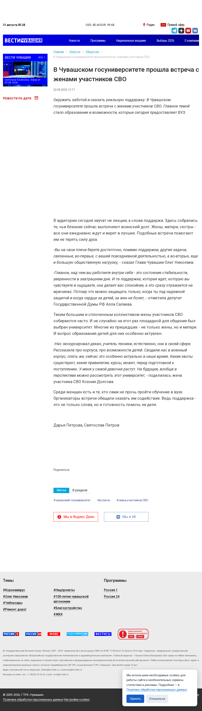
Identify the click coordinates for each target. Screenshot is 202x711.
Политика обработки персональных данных (33, 699)
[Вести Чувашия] (22, 41)
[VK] (195, 31)
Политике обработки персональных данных (156, 689)
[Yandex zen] (181, 31)
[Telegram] (174, 31)
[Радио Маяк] (54, 634)
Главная (58, 51)
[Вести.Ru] (33, 634)
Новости (74, 51)
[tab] (61, 490)
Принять (135, 699)
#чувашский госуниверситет (72, 500)
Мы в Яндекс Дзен (79, 517)
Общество (92, 51)
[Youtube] (188, 31)
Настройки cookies (77, 699)
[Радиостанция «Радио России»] (77, 634)
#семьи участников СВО (132, 500)
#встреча (103, 500)
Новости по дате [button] (17, 98)
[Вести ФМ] (102, 634)
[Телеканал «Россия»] (11, 634)
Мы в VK (129, 517)
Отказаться (157, 699)
